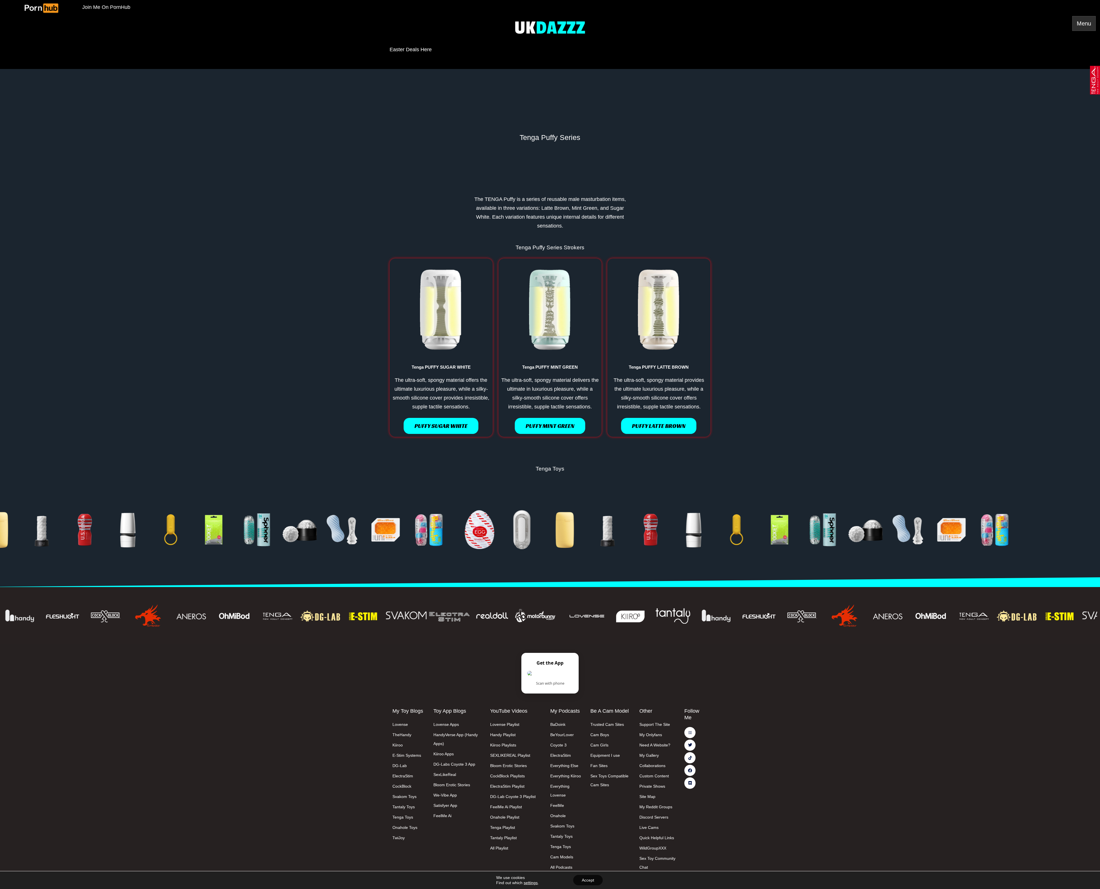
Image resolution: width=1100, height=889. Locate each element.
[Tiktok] (690, 757)
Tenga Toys (550, 469)
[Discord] (690, 783)
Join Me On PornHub (106, 7)
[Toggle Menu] (1084, 23)
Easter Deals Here (411, 49)
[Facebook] (690, 770)
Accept (588, 880)
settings (531, 882)
